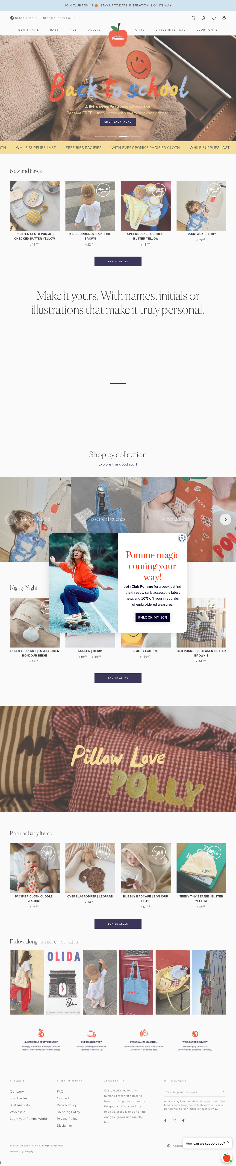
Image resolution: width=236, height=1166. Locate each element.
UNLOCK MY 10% (152, 617)
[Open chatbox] (226, 1157)
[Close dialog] (182, 538)
